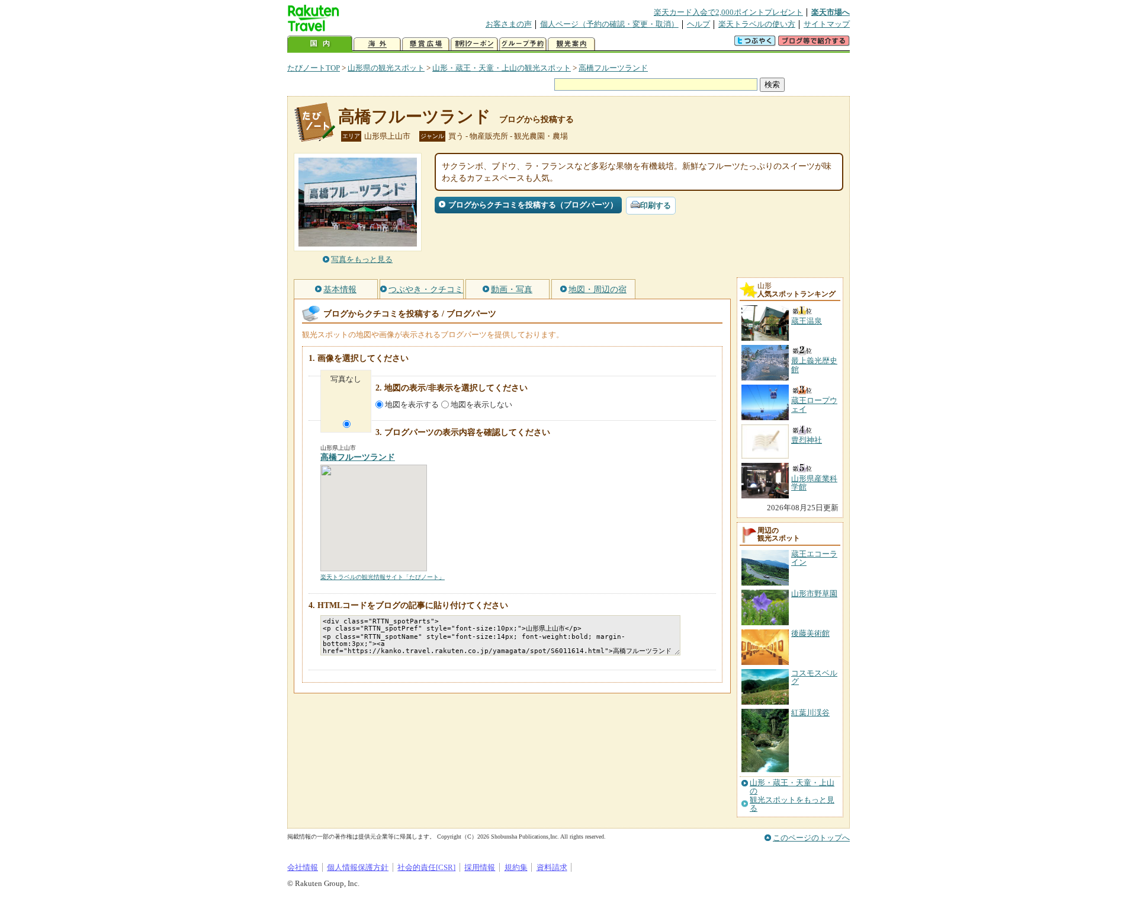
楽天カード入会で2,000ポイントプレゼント (728, 12)
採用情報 (479, 867)
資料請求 (552, 867)
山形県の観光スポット (386, 67)
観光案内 (571, 44)
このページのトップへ (811, 837)
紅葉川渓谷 (810, 712)
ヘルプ (698, 24)
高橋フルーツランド (613, 67)
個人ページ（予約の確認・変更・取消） (609, 24)
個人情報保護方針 (357, 867)
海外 (377, 44)
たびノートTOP (313, 67)
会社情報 (302, 867)
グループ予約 (523, 44)
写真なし (345, 379)
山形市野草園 (814, 593)
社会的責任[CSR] (426, 867)
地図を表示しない (481, 404)
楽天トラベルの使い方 (756, 24)
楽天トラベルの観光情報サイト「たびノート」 (382, 577)
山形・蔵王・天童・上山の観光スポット (501, 67)
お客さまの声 (509, 24)
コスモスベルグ (814, 677)
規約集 (516, 867)
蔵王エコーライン (814, 558)
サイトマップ (827, 24)
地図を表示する (412, 404)
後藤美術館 (810, 633)
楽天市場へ (830, 12)
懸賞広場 (425, 44)
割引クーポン (474, 44)
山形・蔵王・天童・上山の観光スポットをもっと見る (792, 796)
